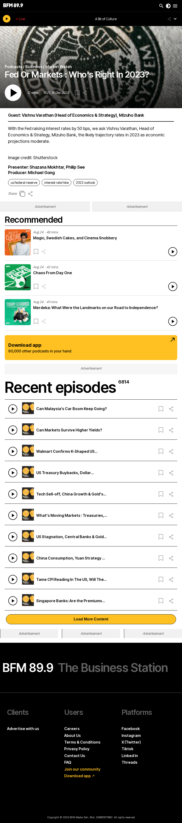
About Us (72, 735)
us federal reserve (24, 182)
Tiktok (127, 748)
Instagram (131, 735)
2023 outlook (85, 182)
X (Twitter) (131, 742)
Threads (129, 762)
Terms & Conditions (82, 742)
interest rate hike (56, 182)
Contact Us (74, 755)
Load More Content (91, 619)
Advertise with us (23, 728)
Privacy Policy (77, 748)
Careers (72, 728)
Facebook (131, 728)
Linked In (130, 755)
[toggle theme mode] (168, 6)
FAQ (67, 762)
